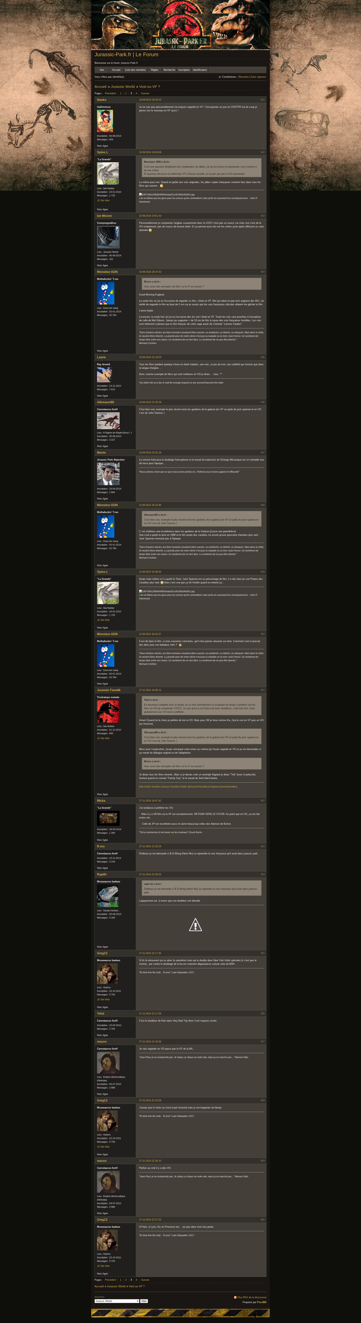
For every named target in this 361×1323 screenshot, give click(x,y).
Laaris (101, 357)
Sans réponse (258, 76)
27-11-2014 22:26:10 (150, 1160)
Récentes (243, 76)
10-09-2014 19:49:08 (150, 152)
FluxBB (261, 1302)
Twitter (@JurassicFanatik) (193, 786)
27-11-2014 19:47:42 (150, 800)
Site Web (105, 200)
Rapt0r (102, 874)
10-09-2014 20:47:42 (150, 271)
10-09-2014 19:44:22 (150, 99)
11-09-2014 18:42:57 (150, 634)
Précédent (110, 93)
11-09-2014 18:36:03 (150, 571)
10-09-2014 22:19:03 (150, 357)
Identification (200, 69)
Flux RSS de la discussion (251, 1297)
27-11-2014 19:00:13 (150, 690)
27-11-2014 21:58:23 (150, 874)
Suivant (145, 93)
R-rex (101, 846)
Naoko (101, 99)
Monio (101, 452)
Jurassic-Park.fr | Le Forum (126, 54)
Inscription (184, 69)
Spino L (102, 152)
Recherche (169, 69)
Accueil (116, 69)
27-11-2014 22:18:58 (150, 1041)
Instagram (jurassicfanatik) (222, 786)
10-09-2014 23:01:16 (150, 452)
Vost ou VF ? (149, 87)
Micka (101, 800)
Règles (155, 69)
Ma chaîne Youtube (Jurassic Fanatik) (159, 786)
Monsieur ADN (107, 271)
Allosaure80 (105, 402)
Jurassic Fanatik (109, 690)
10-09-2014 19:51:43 (150, 215)
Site (102, 69)
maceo (102, 1041)
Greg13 (102, 953)
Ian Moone (104, 215)
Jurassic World (123, 87)
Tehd (100, 1013)
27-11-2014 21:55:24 (150, 846)
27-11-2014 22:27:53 (150, 1219)
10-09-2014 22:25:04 (150, 402)
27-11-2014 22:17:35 (150, 953)
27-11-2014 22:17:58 (150, 1013)
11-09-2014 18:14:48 (150, 505)
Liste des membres (135, 69)
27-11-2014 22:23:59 (150, 1100)
